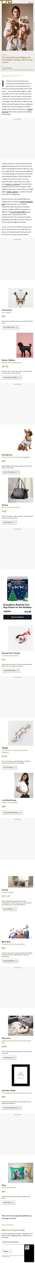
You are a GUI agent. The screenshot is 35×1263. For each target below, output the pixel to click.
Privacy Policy (7, 1256)
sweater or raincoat (12, 184)
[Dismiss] (32, 1246)
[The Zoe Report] (6, 2)
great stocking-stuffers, (18, 212)
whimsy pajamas (12, 192)
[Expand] (26, 1246)
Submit (5, 1251)
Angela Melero (7, 68)
